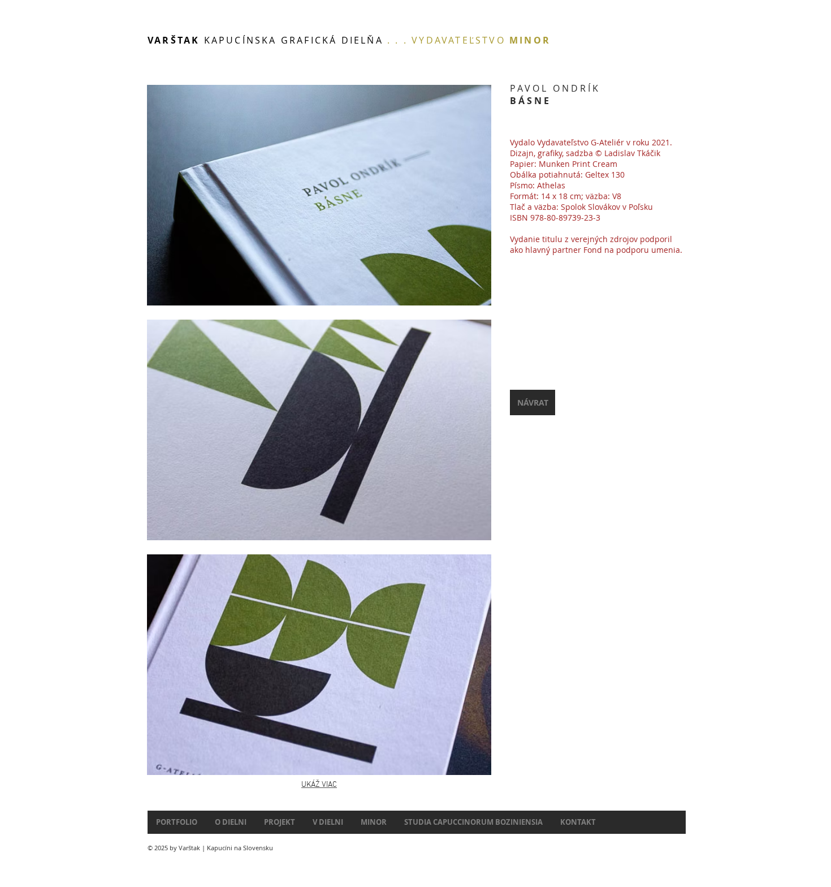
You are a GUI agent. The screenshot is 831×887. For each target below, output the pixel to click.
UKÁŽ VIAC (319, 785)
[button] (319, 195)
